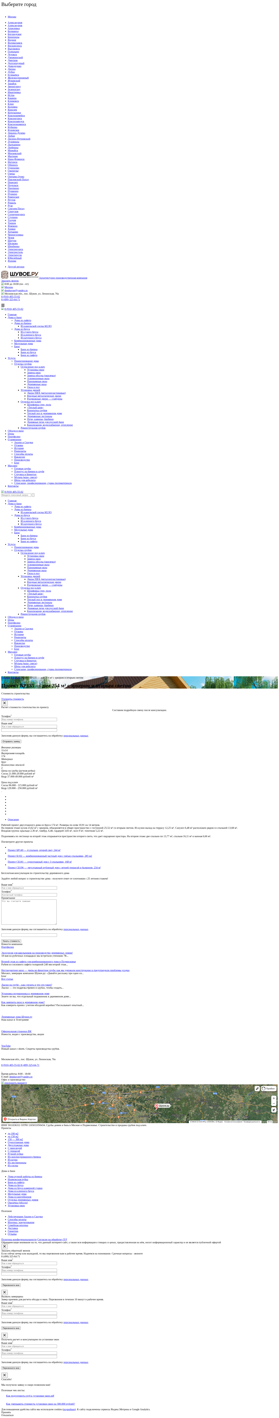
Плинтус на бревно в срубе (29, 471)
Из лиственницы (17, 1162)
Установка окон (35, 369)
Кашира (12, 98)
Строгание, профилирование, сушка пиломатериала (43, 483)
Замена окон (34, 372)
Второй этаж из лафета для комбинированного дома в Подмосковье (38, 961)
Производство (22, 459)
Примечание (8, 898)
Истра (11, 95)
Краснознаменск (17, 124)
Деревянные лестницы (39, 416)
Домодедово (14, 66)
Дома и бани (15, 317)
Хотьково (13, 231)
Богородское (14, 34)
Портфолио (14, 436)
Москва (12, 16)
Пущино (12, 194)
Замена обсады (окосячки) (41, 375)
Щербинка (13, 246)
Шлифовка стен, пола (39, 404)
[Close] (4, 703)
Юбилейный (15, 258)
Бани (17, 346)
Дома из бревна (22, 323)
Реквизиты (20, 451)
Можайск (13, 150)
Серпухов (13, 211)
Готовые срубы (22, 468)
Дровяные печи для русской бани (45, 422)
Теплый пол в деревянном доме (44, 413)
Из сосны (13, 1165)
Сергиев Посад (16, 208)
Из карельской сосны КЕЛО (36, 326)
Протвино (13, 188)
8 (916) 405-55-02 (10, 296)
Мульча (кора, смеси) (25, 477)
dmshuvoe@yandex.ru (16, 290)
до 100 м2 (13, 1133)
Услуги (12, 358)
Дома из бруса (22, 329)
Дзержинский (15, 57)
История (19, 448)
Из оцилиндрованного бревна (24, 1156)
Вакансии (19, 457)
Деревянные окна (36, 384)
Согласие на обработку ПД (52, 1239)
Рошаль (12, 202)
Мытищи (13, 156)
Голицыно (13, 51)
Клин (11, 104)
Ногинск (12, 162)
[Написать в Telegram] (1, 1071)
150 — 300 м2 (15, 1139)
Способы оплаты (23, 454)
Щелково (13, 243)
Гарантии (13, 1231)
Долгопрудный (16, 63)
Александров (15, 22)
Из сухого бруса (29, 332)
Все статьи (7, 979)
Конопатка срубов (37, 410)
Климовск (13, 101)
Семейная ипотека (18, 1225)
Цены (11, 433)
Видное (12, 40)
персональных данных (75, 735)
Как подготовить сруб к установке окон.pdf (30, 1395)
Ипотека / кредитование (21, 1222)
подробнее (69, 1409)
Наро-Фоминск (16, 159)
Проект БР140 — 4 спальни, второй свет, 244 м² (34, 850)
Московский (14, 153)
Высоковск (14, 48)
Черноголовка (15, 234)
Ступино (13, 217)
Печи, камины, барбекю (40, 419)
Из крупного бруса (31, 337)
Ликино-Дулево (16, 133)
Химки (12, 229)
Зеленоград (14, 89)
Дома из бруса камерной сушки (25, 1188)
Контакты (13, 486)
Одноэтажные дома (18, 1142)
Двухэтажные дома (18, 1145)
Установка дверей (30, 390)
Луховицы (13, 141)
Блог (16, 462)
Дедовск (12, 54)
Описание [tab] (13, 819)
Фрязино (12, 226)
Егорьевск (13, 74)
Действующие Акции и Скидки (25, 1216)
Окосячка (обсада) (18, 1202)
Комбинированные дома (27, 340)
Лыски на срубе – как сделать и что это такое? (26, 984)
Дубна (11, 72)
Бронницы (13, 37)
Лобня (11, 136)
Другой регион (16, 266)
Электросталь (15, 252)
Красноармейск (16, 115)
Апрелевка (14, 28)
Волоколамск (15, 43)
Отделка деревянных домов (23, 1199)
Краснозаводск (16, 121)
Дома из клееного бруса (21, 1191)
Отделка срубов (23, 364)
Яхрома (12, 261)
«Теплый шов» (35, 407)
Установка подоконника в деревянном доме (25, 993)
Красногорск (15, 118)
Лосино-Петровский (19, 138)
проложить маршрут (15, 1082)
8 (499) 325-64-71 (10, 299)
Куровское (13, 130)
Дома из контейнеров (19, 1196)
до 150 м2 (13, 1136)
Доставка (13, 1228)
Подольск (13, 185)
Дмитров (13, 60)
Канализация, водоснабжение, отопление (50, 425)
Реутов (11, 199)
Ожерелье (13, 170)
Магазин (12, 465)
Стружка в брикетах (25, 474)
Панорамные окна (37, 381)
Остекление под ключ (33, 366)
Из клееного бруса (31, 334)
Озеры (11, 173)
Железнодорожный (18, 77)
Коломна (12, 106)
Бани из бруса (28, 352)
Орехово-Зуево (16, 176)
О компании (14, 439)
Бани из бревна (29, 349)
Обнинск (13, 165)
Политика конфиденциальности (19, 1239)
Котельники (14, 112)
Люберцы (13, 147)
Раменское (13, 197)
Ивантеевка (14, 92)
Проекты (16, 677)
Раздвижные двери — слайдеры (44, 398)
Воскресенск (15, 45)
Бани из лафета (29, 355)
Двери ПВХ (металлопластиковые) (46, 393)
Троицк (12, 223)
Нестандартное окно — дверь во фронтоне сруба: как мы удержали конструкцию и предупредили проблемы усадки (65, 970)
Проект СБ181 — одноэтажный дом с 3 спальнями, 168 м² (40, 861)
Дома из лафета (22, 320)
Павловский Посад (18, 179)
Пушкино (13, 191)
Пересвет (13, 182)
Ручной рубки (15, 1154)
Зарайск (12, 83)
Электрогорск (15, 249)
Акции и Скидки (23, 442)
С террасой (14, 1151)
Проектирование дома (26, 361)
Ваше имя (7, 723)
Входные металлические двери (44, 396)
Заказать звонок (10, 280)
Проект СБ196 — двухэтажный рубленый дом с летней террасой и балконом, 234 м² (54, 867)
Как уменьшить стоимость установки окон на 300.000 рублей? (40, 1403)
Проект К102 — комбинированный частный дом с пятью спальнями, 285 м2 (50, 856)
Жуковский (14, 80)
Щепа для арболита (25, 480)
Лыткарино (14, 144)
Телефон (6, 716)
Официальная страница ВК (16, 1031)
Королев (12, 109)
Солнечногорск (16, 214)
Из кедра (12, 1159)
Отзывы (18, 445)
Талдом (12, 220)
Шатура (12, 240)
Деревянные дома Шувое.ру (16, 1016)
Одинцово (13, 167)
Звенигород (14, 86)
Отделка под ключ (31, 401)
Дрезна (12, 69)
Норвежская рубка (18, 1179)
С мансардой (15, 1148)
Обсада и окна (16, 430)
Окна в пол (33, 387)
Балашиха (13, 31)
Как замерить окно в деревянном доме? (23, 1002)
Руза (10, 205)
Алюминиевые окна (38, 378)
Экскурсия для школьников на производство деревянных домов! (37, 952)
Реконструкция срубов (33, 427)
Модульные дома (23, 343)
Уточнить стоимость (12, 699)
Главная (12, 314)
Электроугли (15, 255)
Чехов (11, 237)
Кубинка (12, 127)
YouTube (6, 1045)
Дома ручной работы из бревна (25, 1176)
